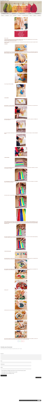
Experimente (14, 15)
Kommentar (2, 353)
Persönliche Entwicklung (25, 15)
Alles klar (39, 400)
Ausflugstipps (7, 15)
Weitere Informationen (35, 400)
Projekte (31, 15)
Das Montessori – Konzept (5, 13)
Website (2, 367)
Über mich (30, 13)
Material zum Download (22, 13)
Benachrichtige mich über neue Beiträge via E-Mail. (8, 373)
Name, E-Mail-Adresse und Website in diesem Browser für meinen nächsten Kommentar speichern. (14, 370)
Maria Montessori (14, 13)
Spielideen (35, 15)
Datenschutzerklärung (37, 13)
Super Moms (39, 15)
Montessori (19, 15)
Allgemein (2, 15)
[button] (18, 341)
